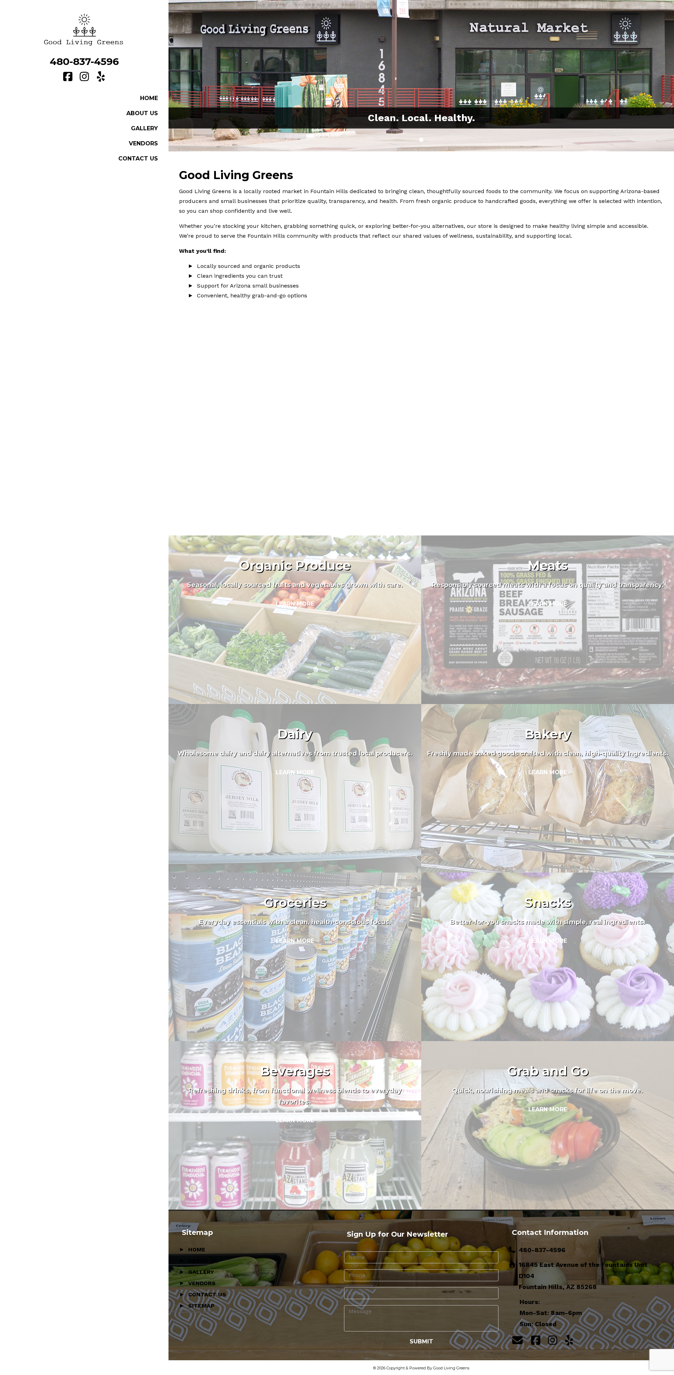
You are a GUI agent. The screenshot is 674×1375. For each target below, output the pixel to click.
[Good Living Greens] (84, 29)
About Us (142, 113)
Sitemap (201, 1305)
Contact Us (138, 158)
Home (149, 98)
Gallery (144, 128)
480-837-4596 (84, 61)
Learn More (295, 603)
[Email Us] (517, 1340)
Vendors (143, 143)
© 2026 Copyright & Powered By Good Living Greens (421, 1368)
